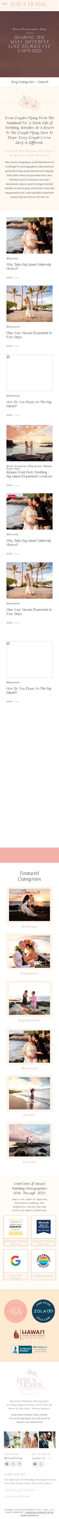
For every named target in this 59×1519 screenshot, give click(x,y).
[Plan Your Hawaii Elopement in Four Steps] (30, 303)
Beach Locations (16, 466)
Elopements (13, 326)
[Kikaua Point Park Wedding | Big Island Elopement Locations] (30, 443)
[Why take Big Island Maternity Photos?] (30, 235)
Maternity (13, 258)
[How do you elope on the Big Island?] (30, 373)
